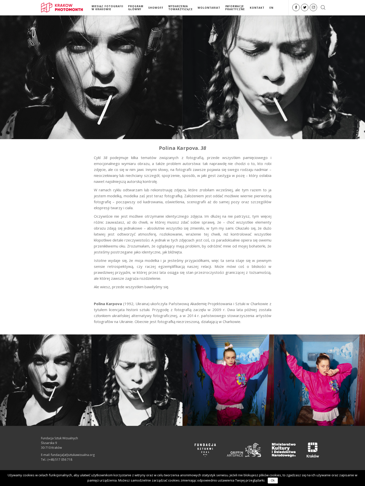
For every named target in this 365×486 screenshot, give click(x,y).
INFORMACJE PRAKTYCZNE (235, 7)
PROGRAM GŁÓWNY (135, 7)
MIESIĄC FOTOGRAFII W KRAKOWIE (107, 7)
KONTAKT (257, 7)
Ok (273, 480)
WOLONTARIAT (209, 7)
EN (271, 7)
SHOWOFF (155, 7)
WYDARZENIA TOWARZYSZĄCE (180, 7)
